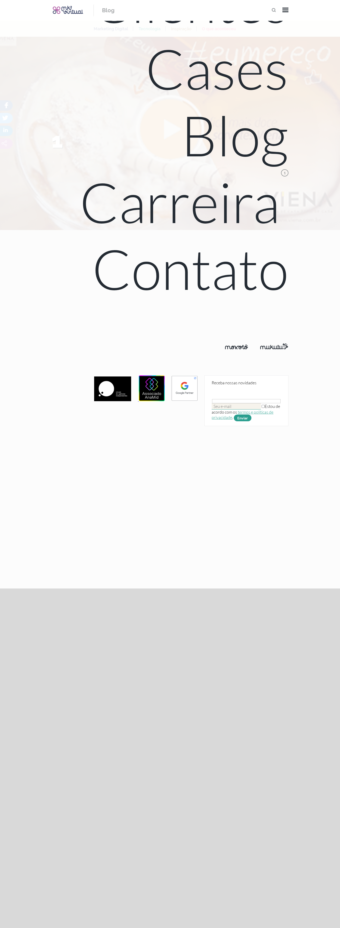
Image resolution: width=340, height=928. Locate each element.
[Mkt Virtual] (67, 9)
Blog (108, 10)
